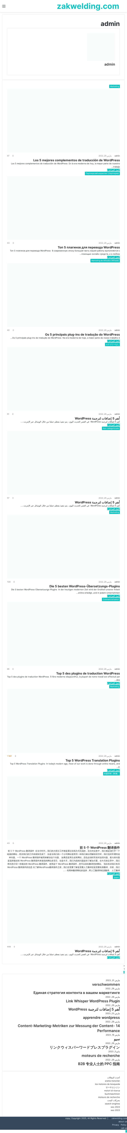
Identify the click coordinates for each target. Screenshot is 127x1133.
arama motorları (112, 1081)
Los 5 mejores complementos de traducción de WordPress (76, 160)
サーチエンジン (113, 1087)
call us (124, 1128)
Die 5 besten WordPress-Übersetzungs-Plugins (84, 586)
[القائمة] (3, 7)
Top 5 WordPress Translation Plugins (92, 760)
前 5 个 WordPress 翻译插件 (99, 847)
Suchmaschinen (112, 1094)
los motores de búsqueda (107, 1084)
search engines (112, 1103)
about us (122, 1121)
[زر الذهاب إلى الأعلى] (126, 1131)
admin (109, 64)
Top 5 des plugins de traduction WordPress (87, 673)
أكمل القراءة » (113, 170)
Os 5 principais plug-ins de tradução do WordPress (82, 334)
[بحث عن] (123, 7)
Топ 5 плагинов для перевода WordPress (88, 247)
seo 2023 (115, 1107)
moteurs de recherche (109, 1097)
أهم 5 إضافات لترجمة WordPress (97, 418)
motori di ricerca (112, 1090)
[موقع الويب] (114, 68)
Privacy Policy (119, 1125)
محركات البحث (113, 1100)
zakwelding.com (119, 1118)
